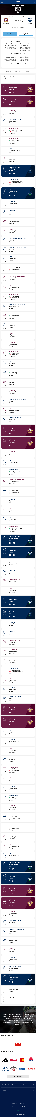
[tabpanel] (18, 539)
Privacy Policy (22, 1103)
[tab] (8, 71)
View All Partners (18, 1077)
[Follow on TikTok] (23, 1084)
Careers (8, 1107)
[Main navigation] (2, 2)
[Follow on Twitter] (30, 1084)
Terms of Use (14, 1103)
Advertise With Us (25, 1107)
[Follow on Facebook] (27, 1084)
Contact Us (17, 1107)
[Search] (34, 2)
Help (12, 1107)
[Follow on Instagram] (33, 1084)
